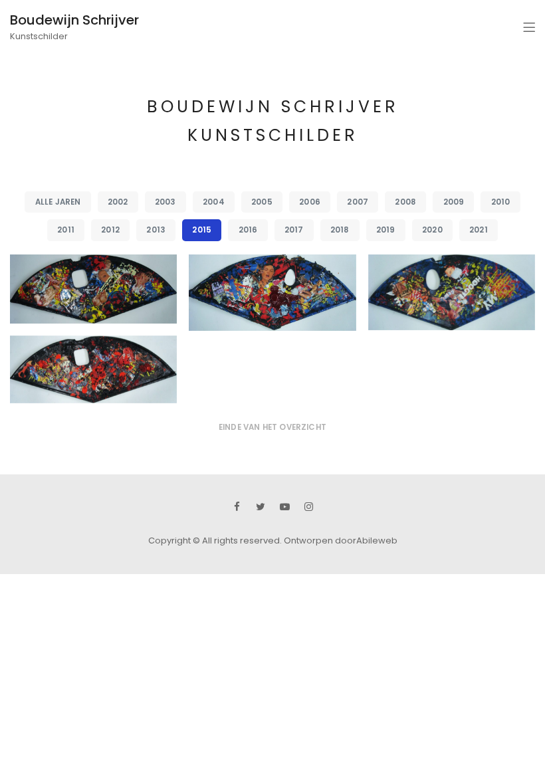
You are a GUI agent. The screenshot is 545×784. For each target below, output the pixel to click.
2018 (340, 230)
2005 (261, 202)
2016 (248, 230)
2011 (65, 230)
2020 (432, 230)
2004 (214, 202)
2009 (454, 202)
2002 (118, 202)
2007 (357, 202)
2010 (500, 202)
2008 (405, 202)
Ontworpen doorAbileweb (340, 540)
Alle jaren (58, 202)
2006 (309, 202)
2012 (110, 230)
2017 (294, 230)
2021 (478, 230)
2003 (165, 202)
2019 (385, 230)
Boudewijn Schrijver (74, 20)
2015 (201, 230)
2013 (155, 230)
